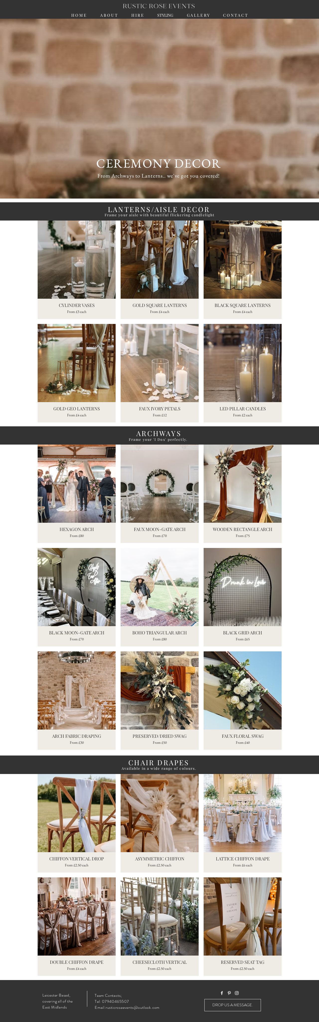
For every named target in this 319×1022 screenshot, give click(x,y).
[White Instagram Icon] (236, 993)
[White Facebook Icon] (221, 993)
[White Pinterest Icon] (229, 993)
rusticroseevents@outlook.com (133, 1007)
